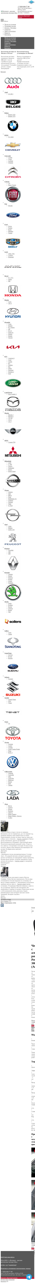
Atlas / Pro (11, 254)
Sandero (10, 583)
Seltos (10, 368)
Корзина (3, 1281)
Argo (9, 632)
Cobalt (10, 157)
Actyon (10, 655)
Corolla (10, 747)
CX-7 (10, 421)
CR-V (10, 303)
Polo (9, 783)
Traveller (10, 550)
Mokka (10, 528)
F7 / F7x (10, 278)
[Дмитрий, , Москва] (4, 831)
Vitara (10, 703)
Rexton (10, 658)
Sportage (10, 370)
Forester (10, 679)
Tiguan (10, 785)
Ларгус (10, 812)
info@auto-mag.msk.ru (7, 1257)
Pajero (10, 470)
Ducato (10, 205)
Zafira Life (11, 529)
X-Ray (10, 818)
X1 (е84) (11, 137)
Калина (10, 811)
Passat (10, 782)
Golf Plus (11, 778)
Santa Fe (10, 332)
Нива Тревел (12, 814)
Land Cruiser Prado (14, 749)
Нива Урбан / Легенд (15, 816)
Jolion (10, 279)
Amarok (10, 773)
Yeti (9, 612)
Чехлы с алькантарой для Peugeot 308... (30, 1259)
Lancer (10, 466)
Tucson (10, 337)
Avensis (10, 744)
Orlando (10, 163)
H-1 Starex (11, 327)
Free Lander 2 (12, 394)
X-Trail (10, 505)
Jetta (9, 776)
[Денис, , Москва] (4, 876)
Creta (9, 324)
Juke (9, 494)
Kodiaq (10, 605)
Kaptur (10, 579)
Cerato (10, 362)
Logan (10, 581)
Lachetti (10, 161)
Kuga (9, 229)
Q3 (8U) (10, 94)
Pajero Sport (11, 471)
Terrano (10, 502)
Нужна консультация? (8, 1279)
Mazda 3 (10, 415)
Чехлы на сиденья (10, 24)
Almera (10, 492)
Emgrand (11, 257)
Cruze (10, 159)
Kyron (10, 656)
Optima (10, 365)
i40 (9, 329)
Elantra (10, 326)
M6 (9, 281)
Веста (10, 806)
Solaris (10, 334)
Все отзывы (4, 901)
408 (9, 553)
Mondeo (10, 231)
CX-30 (10, 418)
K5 (9, 363)
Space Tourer (12, 185)
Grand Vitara (12, 699)
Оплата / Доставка (10, 28)
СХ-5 (10, 420)
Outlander (11, 468)
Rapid (10, 610)
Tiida (9, 504)
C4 (9, 183)
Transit (10, 233)
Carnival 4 (11, 358)
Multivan (11, 780)
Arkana (10, 574)
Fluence (10, 578)
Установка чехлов (10, 26)
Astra (9, 526)
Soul (9, 373)
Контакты (7, 34)
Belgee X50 (11, 114)
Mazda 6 (10, 416)
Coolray (10, 255)
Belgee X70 (11, 116)
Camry (10, 746)
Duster (10, 576)
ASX (9, 463)
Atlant (10, 634)
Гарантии (7, 29)
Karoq (10, 607)
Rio (9, 367)
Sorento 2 (11, 372)
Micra (10, 495)
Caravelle (11, 775)
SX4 (9, 701)
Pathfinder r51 (12, 499)
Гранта (10, 807)
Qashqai (10, 500)
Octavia (10, 608)
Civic (9, 302)
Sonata (10, 336)
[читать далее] (21, 839)
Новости (7, 33)
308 (9, 552)
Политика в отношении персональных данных (16, 1268)
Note (9, 497)
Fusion (10, 228)
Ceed (9, 360)
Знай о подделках (10, 31)
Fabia (9, 603)
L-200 (10, 464)
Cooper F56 (11, 442)
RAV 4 (10, 752)
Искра (10, 809)
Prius (9, 751)
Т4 (9, 723)
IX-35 (10, 331)
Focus (10, 226)
